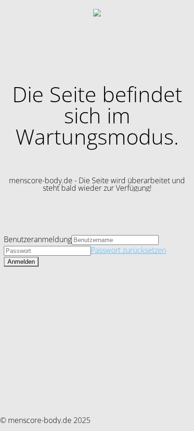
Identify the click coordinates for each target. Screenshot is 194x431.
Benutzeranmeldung (38, 239)
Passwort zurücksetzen (128, 250)
